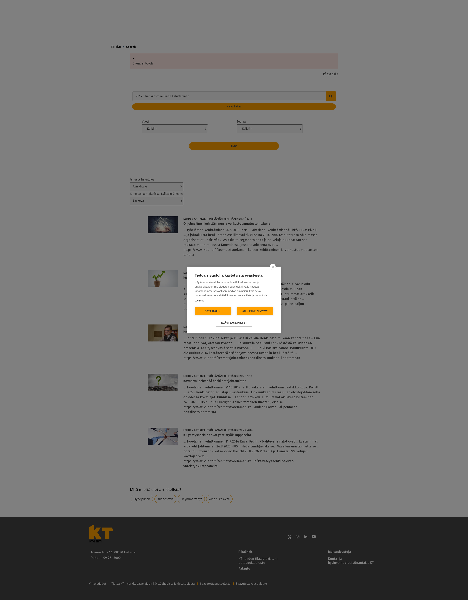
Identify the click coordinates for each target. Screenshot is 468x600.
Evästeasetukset (234, 322)
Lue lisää (199, 300)
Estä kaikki (213, 311)
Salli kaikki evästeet (254, 311)
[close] (273, 267)
